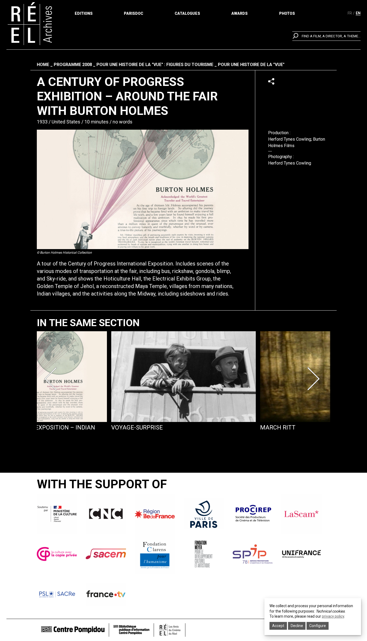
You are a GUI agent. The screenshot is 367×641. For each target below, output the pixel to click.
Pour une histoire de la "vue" (251, 64)
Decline (297, 626)
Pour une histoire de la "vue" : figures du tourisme (154, 64)
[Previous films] (52, 379)
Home (43, 64)
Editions (84, 13)
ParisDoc (133, 13)
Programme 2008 (73, 64)
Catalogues (187, 13)
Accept (278, 626)
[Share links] (271, 81)
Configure (317, 626)
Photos (287, 13)
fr (350, 13)
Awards (239, 13)
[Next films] (315, 379)
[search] (326, 36)
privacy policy (333, 616)
